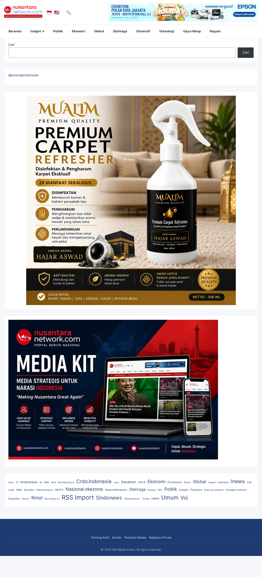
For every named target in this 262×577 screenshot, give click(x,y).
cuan (116, 482)
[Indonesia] (49, 12)
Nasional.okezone (84, 489)
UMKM (155, 498)
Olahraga (120, 31)
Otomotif (143, 31)
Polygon (184, 489)
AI (17, 482)
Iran (249, 482)
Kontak (116, 537)
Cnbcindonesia (94, 481)
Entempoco (174, 482)
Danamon (128, 482)
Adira (11, 482)
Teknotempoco (132, 498)
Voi (184, 498)
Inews (238, 481)
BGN (53, 482)
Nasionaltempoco (116, 489)
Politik (58, 31)
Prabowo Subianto (214, 489)
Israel (11, 489)
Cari (11, 45)
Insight (35, 31)
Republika (14, 498)
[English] (57, 12)
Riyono (25, 498)
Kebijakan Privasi (160, 537)
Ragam (215, 31)
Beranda (15, 31)
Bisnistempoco (66, 482)
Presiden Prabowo (236, 489)
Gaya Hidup (192, 31)
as (41, 482)
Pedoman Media (135, 537)
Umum (169, 497)
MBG (19, 489)
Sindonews (109, 498)
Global (99, 31)
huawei (212, 482)
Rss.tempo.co (52, 498)
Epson (187, 482)
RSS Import (78, 497)
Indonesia (223, 482)
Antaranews (28, 482)
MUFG (59, 489)
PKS (159, 489)
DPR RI (142, 482)
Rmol (37, 498)
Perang (151, 489)
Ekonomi (78, 31)
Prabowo (196, 489)
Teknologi (166, 31)
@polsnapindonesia (23, 75)
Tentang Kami (100, 537)
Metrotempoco (44, 489)
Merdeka (29, 489)
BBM (46, 482)
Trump (145, 498)
